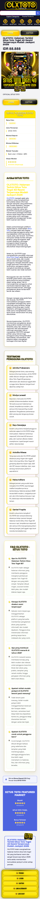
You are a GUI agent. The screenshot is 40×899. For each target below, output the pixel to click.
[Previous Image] (3, 70)
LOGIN (10, 33)
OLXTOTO (10, 198)
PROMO (21, 872)
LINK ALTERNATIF (21, 889)
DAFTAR (29, 33)
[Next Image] (37, 70)
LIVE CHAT (21, 894)
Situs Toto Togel (13, 257)
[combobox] (18, 13)
